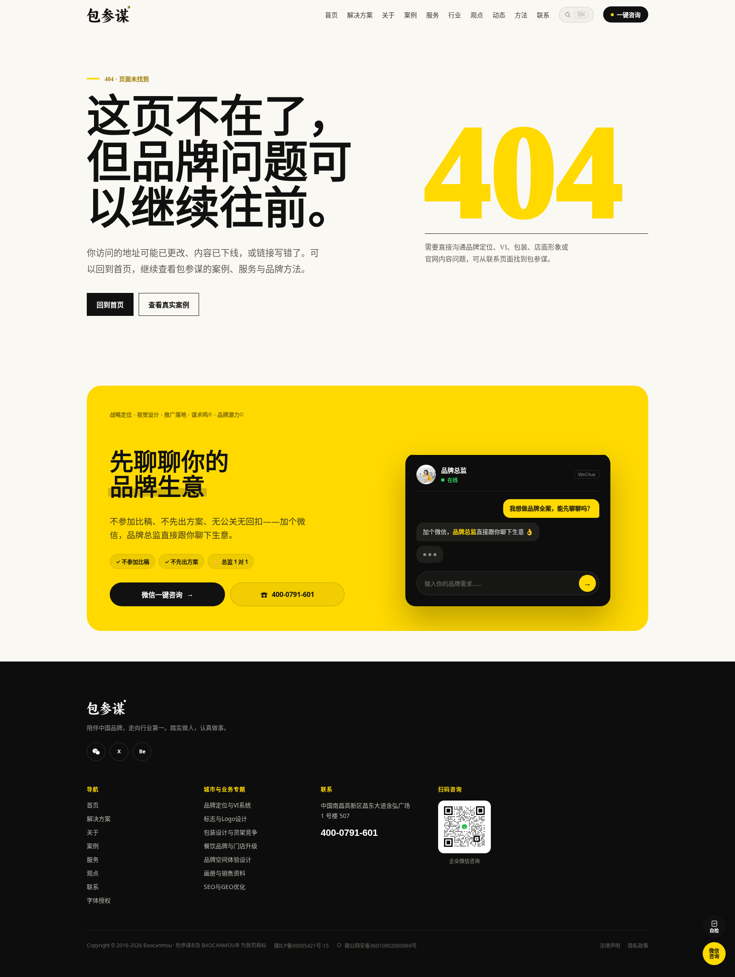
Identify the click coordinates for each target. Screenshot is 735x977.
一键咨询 (629, 15)
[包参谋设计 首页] (108, 14)
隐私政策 (638, 945)
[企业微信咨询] (96, 751)
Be (142, 751)
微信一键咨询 (168, 594)
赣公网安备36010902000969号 (381, 945)
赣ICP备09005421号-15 (301, 945)
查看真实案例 (168, 305)
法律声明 (610, 945)
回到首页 (110, 305)
